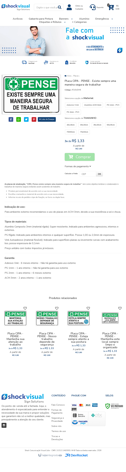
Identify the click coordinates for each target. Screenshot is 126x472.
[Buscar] (60, 7)
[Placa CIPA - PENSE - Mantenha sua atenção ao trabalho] (15, 332)
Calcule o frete (71, 173)
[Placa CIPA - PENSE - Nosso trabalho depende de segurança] (47, 332)
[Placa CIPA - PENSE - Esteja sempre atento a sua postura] (78, 331)
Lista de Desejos (47, 119)
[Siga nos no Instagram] (4, 425)
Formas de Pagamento (57, 412)
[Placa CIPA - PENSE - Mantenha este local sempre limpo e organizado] (110, 334)
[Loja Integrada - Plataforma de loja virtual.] (50, 455)
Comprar (83, 157)
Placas (76, 76)
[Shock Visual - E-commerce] (16, 7)
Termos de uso (58, 431)
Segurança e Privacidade (57, 420)
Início (69, 76)
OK (99, 173)
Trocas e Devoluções (57, 438)
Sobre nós (56, 426)
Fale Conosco (58, 404)
